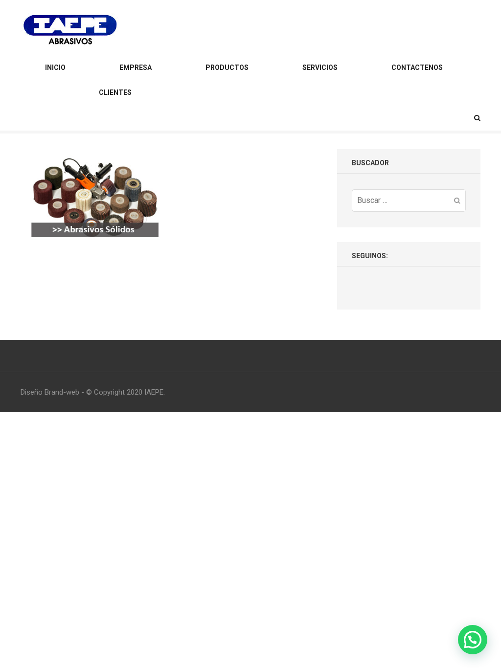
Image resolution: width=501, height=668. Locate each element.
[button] (472, 639)
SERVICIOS (320, 67)
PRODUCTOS (227, 67)
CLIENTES (115, 92)
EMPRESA (135, 67)
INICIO (55, 67)
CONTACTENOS (417, 67)
